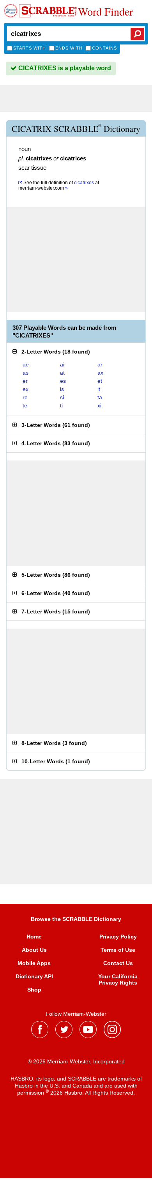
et (99, 381)
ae (26, 364)
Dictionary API (34, 976)
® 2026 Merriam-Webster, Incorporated (76, 1061)
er (25, 381)
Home (34, 936)
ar (100, 364)
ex (25, 389)
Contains (104, 48)
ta (99, 397)
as (25, 373)
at (58, 185)
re (25, 397)
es (63, 381)
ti (61, 405)
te (25, 405)
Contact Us (118, 963)
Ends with (69, 48)
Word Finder (105, 11)
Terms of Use (118, 950)
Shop (34, 989)
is (62, 389)
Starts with (29, 48)
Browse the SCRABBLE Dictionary (76, 919)
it (98, 389)
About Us (34, 950)
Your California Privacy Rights (118, 979)
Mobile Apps (34, 963)
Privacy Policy (118, 936)
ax (100, 373)
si (62, 397)
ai (62, 364)
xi (99, 405)
